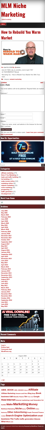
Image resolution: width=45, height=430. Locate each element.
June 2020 (4, 219)
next (42, 82)
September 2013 (6, 277)
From (29, 396)
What (3, 422)
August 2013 (5, 279)
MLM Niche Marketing (13, 9)
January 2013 (5, 292)
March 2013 (5, 288)
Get (32, 396)
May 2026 (4, 213)
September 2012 (6, 300)
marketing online (7, 183)
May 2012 (4, 306)
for (25, 396)
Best (25, 393)
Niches (24, 409)
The (12, 419)
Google (37, 396)
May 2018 (4, 225)
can (11, 396)
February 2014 (6, 269)
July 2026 (4, 211)
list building (5, 179)
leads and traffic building (9, 177)
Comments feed (6, 349)
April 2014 (4, 265)
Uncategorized (6, 194)
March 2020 (5, 223)
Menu (3, 24)
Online (31, 408)
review (3, 416)
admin (18, 67)
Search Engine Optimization (21, 415)
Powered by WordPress (30, 426)
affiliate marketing (7, 173)
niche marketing (6, 187)
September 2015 (6, 254)
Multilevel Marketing (8, 409)
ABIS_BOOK (7, 390)
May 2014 (4, 262)
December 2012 (6, 294)
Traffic (16, 419)
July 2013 (4, 281)
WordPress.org (6, 351)
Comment (4, 93)
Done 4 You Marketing (8, 175)
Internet (11, 399)
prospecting (5, 189)
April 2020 (4, 221)
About (26, 390)
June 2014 (4, 260)
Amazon (18, 393)
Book (38, 393)
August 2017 (5, 244)
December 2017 (6, 236)
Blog (29, 393)
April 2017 (4, 248)
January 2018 (5, 233)
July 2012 (4, 302)
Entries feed (5, 347)
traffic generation (7, 191)
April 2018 (4, 227)
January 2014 (5, 271)
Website (3, 121)
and (22, 393)
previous (3, 82)
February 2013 (6, 290)
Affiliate (33, 389)
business (5, 397)
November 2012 (6, 296)
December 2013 (6, 273)
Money (33, 404)
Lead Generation (35, 400)
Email (3, 118)
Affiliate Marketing (8, 393)
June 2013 (4, 283)
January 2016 (5, 252)
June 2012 (4, 304)
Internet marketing (22, 400)
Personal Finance (38, 412)
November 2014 (6, 258)
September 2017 (6, 242)
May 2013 (4, 285)
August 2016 (5, 250)
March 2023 (5, 215)
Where (8, 422)
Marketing (20, 404)
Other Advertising (17, 412)
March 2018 (5, 229)
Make (9, 404)
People (29, 412)
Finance (21, 396)
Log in (3, 345)
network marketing (15, 79)
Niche (18, 408)
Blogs (33, 393)
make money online (8, 181)
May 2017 (4, 246)
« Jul (2, 380)
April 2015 (4, 256)
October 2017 (5, 240)
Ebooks (16, 396)
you (12, 422)
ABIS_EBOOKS (19, 390)
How (3, 399)
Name (3, 114)
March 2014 (5, 267)
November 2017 (6, 238)
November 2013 (6, 275)
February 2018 (6, 231)
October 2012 (5, 298)
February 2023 (6, 217)
